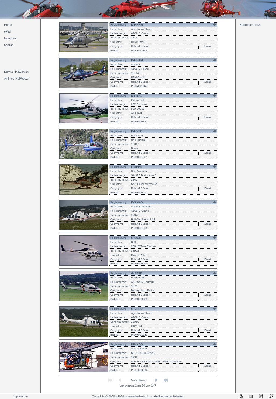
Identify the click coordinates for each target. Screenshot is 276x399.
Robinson (137, 135)
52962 (135, 250)
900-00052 (138, 108)
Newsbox (10, 38)
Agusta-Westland (141, 28)
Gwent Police (139, 254)
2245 (134, 179)
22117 (135, 37)
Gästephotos (138, 380)
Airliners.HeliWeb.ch (17, 78)
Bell (133, 242)
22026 (135, 215)
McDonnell (137, 99)
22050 (135, 321)
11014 (135, 73)
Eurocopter (138, 277)
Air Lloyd (136, 112)
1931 (134, 357)
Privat (134, 148)
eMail (7, 31)
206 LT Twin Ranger (143, 246)
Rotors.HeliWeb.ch (16, 71)
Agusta (135, 64)
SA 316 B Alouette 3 (143, 175)
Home (8, 24)
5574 (134, 286)
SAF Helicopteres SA (144, 183)
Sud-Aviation (139, 171)
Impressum (20, 396)
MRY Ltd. (137, 325)
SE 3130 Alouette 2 (143, 352)
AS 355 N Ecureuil (142, 281)
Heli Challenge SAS (143, 219)
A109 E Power (140, 68)
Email (207, 46)
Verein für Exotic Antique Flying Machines (156, 361)
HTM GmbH (138, 41)
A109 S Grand (140, 33)
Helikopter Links (250, 24)
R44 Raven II (139, 139)
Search (8, 45)
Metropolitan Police (143, 290)
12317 (135, 144)
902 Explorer (139, 104)
